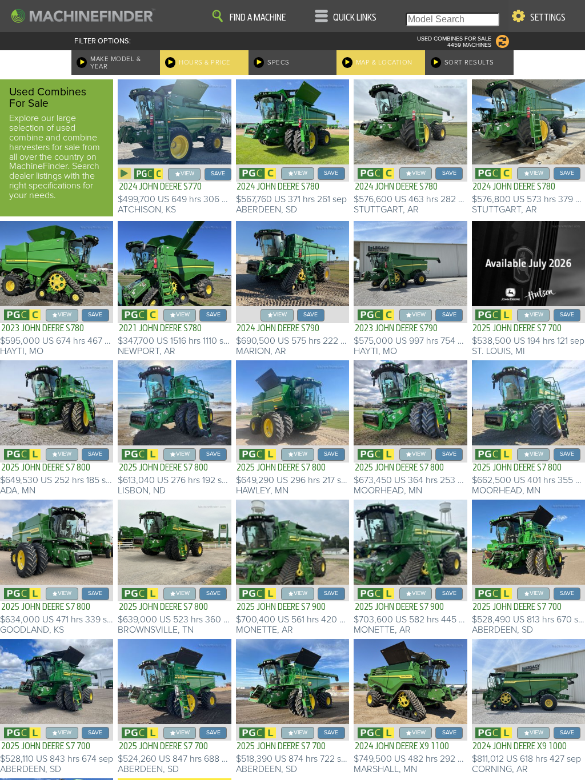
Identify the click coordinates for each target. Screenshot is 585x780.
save (218, 173)
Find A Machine (258, 17)
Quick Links (354, 17)
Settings (548, 17)
